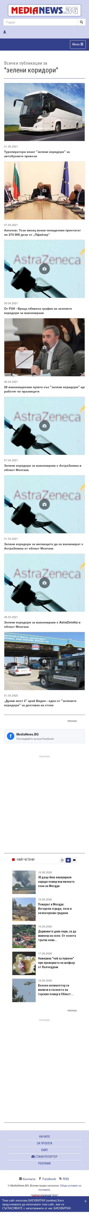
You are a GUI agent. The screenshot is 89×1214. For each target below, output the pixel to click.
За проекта (44, 1143)
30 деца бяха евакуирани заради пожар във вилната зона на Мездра (56, 882)
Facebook (49, 1179)
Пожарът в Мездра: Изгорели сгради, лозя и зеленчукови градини (55, 909)
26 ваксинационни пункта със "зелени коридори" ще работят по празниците (44, 389)
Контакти (29, 1179)
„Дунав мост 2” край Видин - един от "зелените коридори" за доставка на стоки (40, 702)
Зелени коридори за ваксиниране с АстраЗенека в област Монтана (42, 467)
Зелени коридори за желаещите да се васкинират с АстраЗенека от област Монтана (43, 546)
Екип (44, 1150)
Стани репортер (46, 1156)
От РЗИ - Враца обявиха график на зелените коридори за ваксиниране (38, 310)
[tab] (62, 860)
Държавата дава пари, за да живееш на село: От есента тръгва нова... (57, 936)
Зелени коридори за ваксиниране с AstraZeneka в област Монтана (42, 624)
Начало (44, 1136)
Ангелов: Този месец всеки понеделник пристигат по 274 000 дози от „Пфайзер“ (42, 232)
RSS (66, 1179)
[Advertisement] (44, 803)
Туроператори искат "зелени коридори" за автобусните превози (37, 153)
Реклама (44, 1163)
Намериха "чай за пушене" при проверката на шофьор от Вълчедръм (56, 963)
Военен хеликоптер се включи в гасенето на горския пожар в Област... (55, 990)
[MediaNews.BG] (44, 10)
